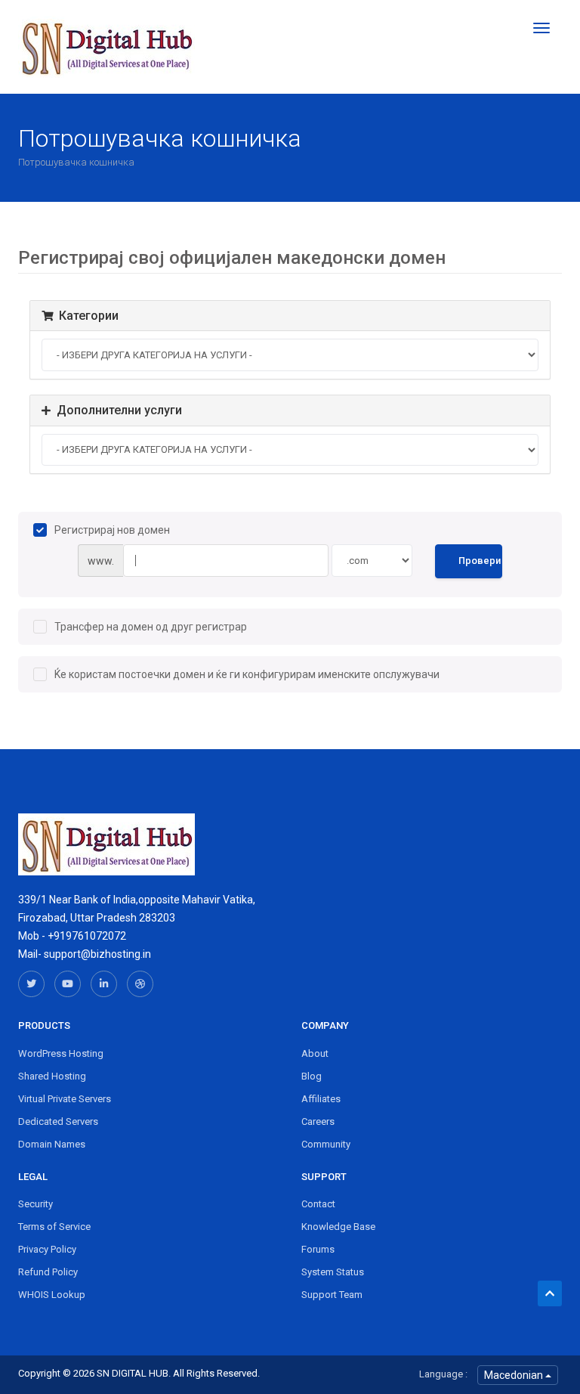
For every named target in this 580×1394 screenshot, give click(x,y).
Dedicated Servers (58, 1121)
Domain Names (51, 1144)
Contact (318, 1204)
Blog (311, 1076)
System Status (332, 1272)
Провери (479, 560)
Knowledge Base (338, 1226)
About (315, 1053)
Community (325, 1144)
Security (35, 1204)
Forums (318, 1249)
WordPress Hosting (60, 1053)
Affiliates (321, 1098)
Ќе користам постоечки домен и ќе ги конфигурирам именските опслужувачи (247, 674)
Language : (443, 1374)
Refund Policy (48, 1272)
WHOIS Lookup (51, 1294)
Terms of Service (54, 1226)
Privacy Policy (47, 1249)
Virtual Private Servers (64, 1098)
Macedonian (514, 1375)
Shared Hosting (52, 1076)
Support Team (331, 1294)
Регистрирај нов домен (112, 530)
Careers (318, 1121)
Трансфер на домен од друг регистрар (150, 627)
